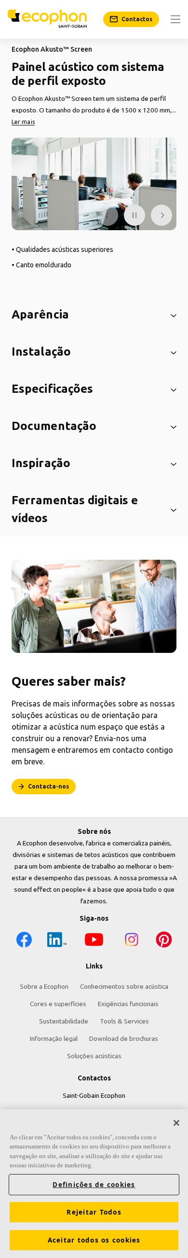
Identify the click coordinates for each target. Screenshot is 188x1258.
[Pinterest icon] (164, 941)
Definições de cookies (94, 1184)
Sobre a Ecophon (44, 986)
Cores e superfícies (58, 1004)
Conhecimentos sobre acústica (124, 986)
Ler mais (23, 122)
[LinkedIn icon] (57, 941)
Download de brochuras (123, 1038)
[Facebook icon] (24, 941)
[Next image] (161, 215)
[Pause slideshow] (134, 215)
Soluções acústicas (94, 1056)
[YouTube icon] (94, 941)
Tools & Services (124, 1021)
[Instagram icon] (131, 941)
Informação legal (54, 1038)
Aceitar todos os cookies (94, 1240)
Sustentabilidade (63, 1021)
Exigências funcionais (128, 1004)
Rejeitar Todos (94, 1212)
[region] (94, 1183)
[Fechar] (176, 1123)
